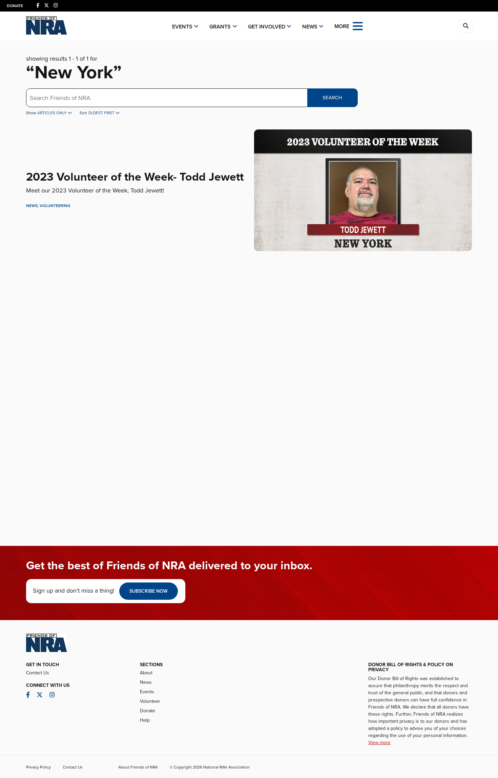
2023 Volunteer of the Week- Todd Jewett (135, 177)
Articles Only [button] (52, 112)
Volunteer (150, 701)
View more (379, 742)
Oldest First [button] (102, 112)
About (146, 673)
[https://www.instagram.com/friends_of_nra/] (56, 5)
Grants (220, 26)
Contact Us (37, 673)
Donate (15, 5)
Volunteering (55, 205)
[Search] (465, 26)
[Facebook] (37, 5)
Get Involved (266, 26)
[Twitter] (46, 5)
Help (145, 720)
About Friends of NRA (138, 767)
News (309, 26)
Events (182, 26)
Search (332, 98)
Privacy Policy (38, 767)
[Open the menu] (357, 25)
